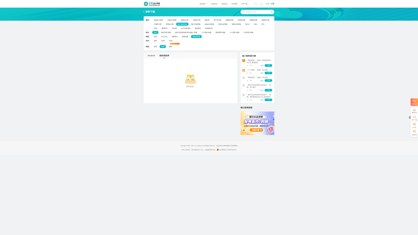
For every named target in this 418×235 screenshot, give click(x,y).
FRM (155, 28)
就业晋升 (198, 28)
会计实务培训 (185, 28)
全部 (155, 32)
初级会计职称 (158, 20)
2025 (171, 41)
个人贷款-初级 (234, 32)
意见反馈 (414, 135)
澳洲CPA (165, 28)
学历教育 (234, 4)
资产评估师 (217, 20)
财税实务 (214, 4)
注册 (272, 4)
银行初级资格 (182, 24)
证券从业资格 (222, 24)
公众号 (414, 127)
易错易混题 (196, 36)
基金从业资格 (209, 24)
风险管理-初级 (220, 32)
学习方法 (164, 36)
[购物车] (255, 3)
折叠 (410, 117)
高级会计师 (184, 20)
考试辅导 (202, 4)
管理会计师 (169, 24)
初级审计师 (265, 20)
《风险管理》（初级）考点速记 (257, 77)
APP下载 (244, 4)
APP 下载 (414, 120)
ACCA (247, 24)
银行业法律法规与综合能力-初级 (186, 32)
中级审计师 (157, 24)
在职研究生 (209, 28)
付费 (170, 46)
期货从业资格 (236, 24)
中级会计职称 (171, 20)
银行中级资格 (195, 24)
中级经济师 (241, 20)
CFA (262, 24)
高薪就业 (224, 4)
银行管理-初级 (166, 32)
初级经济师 (229, 20)
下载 (268, 65)
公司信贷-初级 (248, 32)
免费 (162, 46)
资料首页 (414, 112)
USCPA (174, 28)
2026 (163, 41)
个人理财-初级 (206, 32)
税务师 (207, 20)
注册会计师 (196, 20)
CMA (255, 24)
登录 (267, 4)
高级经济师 (253, 20)
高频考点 (175, 36)
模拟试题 (185, 36)
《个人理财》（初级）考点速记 (257, 70)
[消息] (261, 3)
